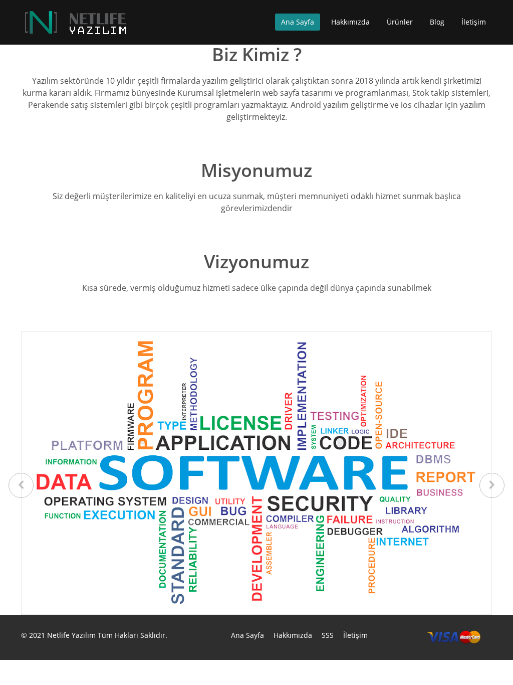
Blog (437, 22)
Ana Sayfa (297, 22)
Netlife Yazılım (71, 635)
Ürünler (400, 22)
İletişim (473, 22)
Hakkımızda (350, 22)
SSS (328, 635)
